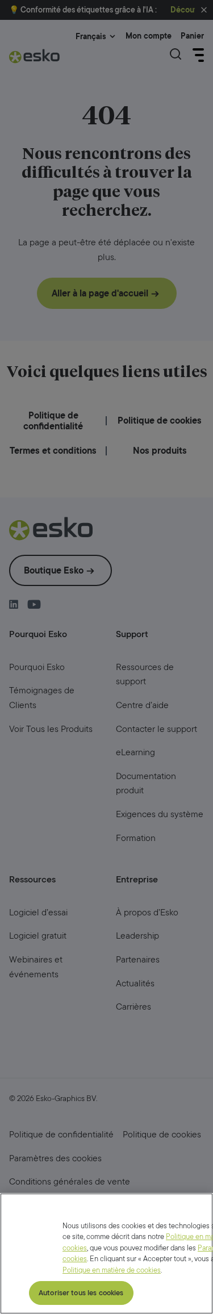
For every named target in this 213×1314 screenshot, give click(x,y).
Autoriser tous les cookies (81, 1292)
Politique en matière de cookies (111, 1270)
